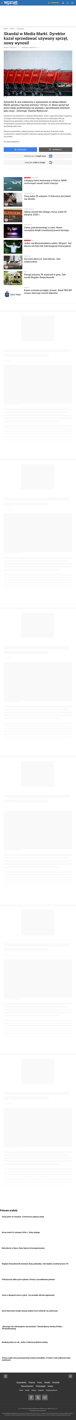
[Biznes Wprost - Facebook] (31, 1397)
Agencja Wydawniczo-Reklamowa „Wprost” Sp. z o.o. (42, 1408)
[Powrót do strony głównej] (5, 1376)
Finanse (32, 1382)
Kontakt (27, 1390)
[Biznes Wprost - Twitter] (38, 1397)
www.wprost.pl (59, 1415)
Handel (47, 1382)
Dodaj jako (35, 162)
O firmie (21, 1390)
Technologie (40, 1386)
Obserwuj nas (35, 156)
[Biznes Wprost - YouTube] (45, 1397)
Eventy (50, 1386)
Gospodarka (10, 144)
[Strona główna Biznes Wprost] (11, 3)
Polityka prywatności (51, 1390)
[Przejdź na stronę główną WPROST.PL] (2, 3)
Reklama (34, 1390)
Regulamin (41, 1390)
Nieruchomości (27, 1386)
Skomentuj (57, 149)
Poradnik (56, 1382)
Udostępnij (22, 149)
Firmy (39, 1382)
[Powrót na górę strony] (70, 1376)
